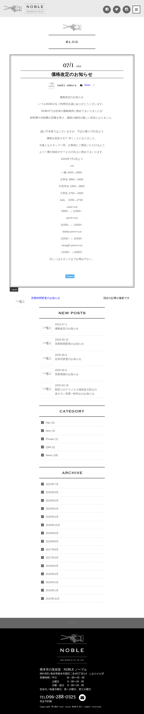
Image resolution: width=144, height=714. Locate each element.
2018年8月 (52, 541)
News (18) (52, 455)
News (87, 85)
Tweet (70, 276)
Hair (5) (50, 422)
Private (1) (52, 438)
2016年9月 (52, 565)
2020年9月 (52, 492)
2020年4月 (52, 516)
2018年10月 (53, 525)
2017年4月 (52, 557)
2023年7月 (52, 484)
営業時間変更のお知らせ (35, 293)
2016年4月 (52, 573)
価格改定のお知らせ (72, 74)
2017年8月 (52, 549)
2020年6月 (52, 500)
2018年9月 (52, 533)
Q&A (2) (50, 447)
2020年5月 (52, 508)
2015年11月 (53, 598)
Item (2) (50, 430)
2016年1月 (52, 590)
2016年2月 (52, 582)
